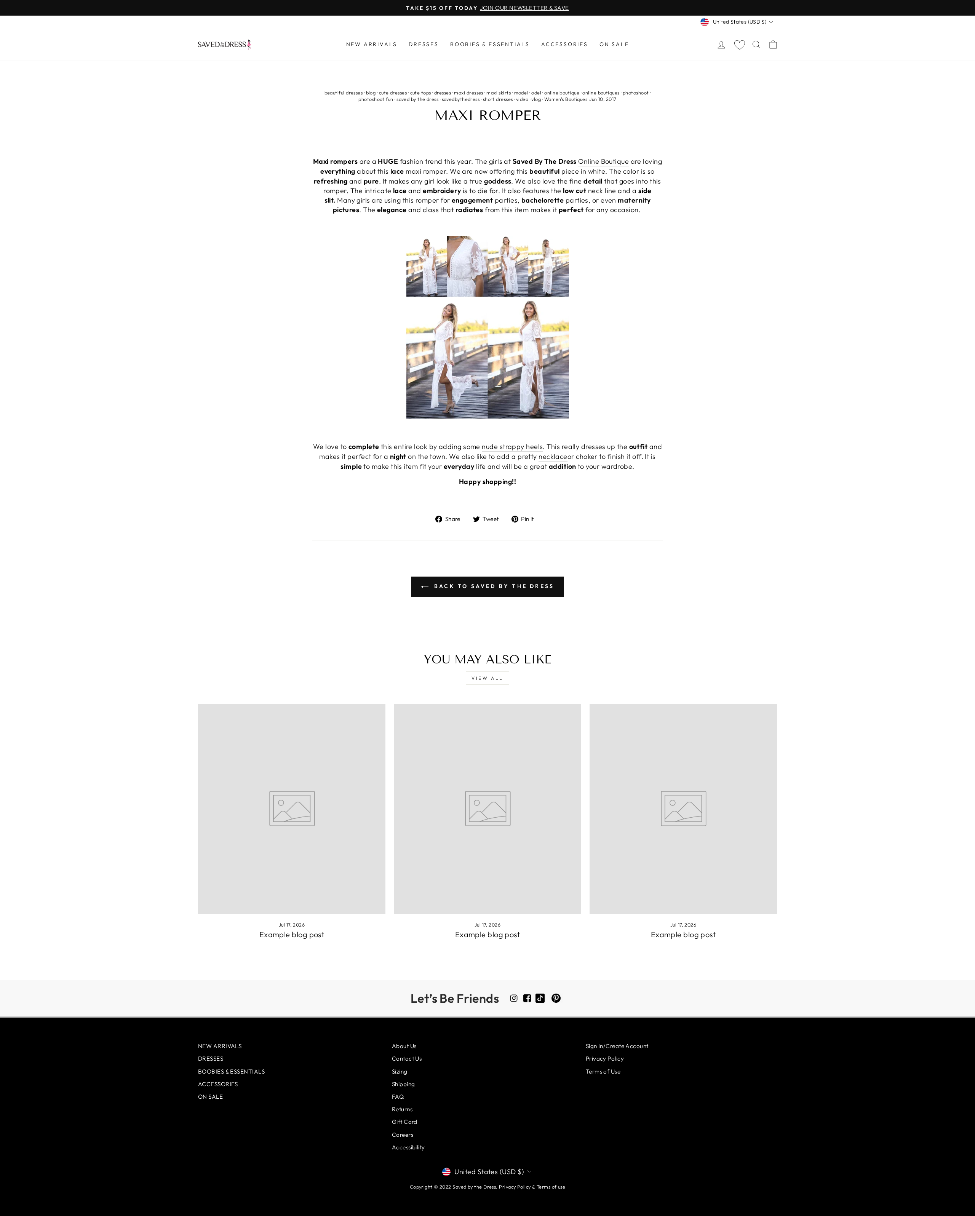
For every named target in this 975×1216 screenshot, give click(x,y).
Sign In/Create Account (617, 1046)
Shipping (403, 1084)
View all (487, 678)
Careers (402, 1134)
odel (536, 92)
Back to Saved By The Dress (493, 586)
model (521, 92)
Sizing (400, 1071)
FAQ (398, 1096)
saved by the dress (417, 99)
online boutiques (600, 92)
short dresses (498, 99)
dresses (442, 92)
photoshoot (636, 92)
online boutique (561, 92)
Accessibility (408, 1147)
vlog (536, 99)
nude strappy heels (512, 446)
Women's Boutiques (566, 99)
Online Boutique (603, 161)
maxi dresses (468, 92)
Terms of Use (603, 1071)
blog (371, 92)
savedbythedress (461, 99)
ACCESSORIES (564, 44)
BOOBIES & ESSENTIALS (490, 44)
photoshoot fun (375, 99)
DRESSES (424, 44)
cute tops (420, 92)
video (522, 99)
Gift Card (404, 1121)
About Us (404, 1046)
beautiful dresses (343, 92)
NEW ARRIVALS (372, 44)
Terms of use (551, 1187)
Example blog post (291, 934)
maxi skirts (498, 92)
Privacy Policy (605, 1058)
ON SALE (614, 44)
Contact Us (407, 1058)
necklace (553, 456)
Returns (402, 1109)
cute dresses (393, 92)
